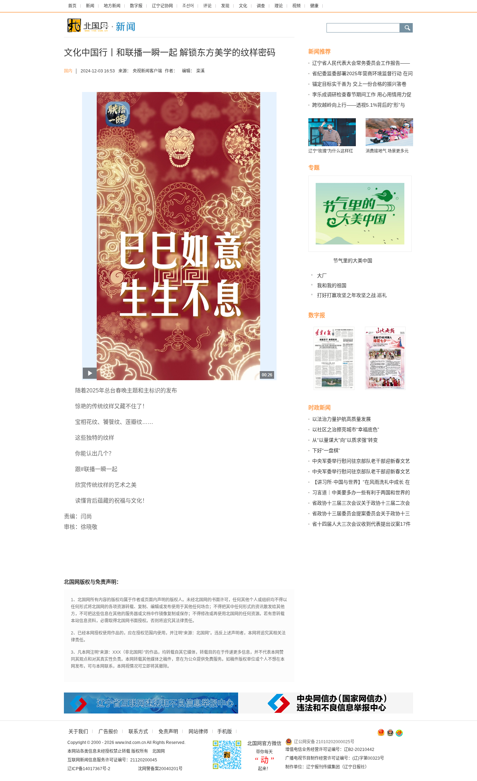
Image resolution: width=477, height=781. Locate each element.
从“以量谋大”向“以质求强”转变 (345, 440)
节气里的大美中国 (352, 260)
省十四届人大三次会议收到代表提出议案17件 (361, 524)
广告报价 (108, 731)
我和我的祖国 (331, 285)
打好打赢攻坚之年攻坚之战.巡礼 (352, 295)
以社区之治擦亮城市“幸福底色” (345, 429)
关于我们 (78, 731)
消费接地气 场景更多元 (387, 151)
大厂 (322, 275)
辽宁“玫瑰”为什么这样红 (330, 151)
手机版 (224, 731)
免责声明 (168, 731)
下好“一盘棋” (326, 450)
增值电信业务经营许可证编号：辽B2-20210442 (329, 749)
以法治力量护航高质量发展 (341, 419)
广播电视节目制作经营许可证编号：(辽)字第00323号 (334, 758)
